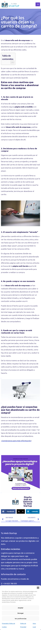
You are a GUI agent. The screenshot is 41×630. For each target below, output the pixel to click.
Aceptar (20, 608)
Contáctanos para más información (16, 441)
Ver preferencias (20, 619)
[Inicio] (10, 4)
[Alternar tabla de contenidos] (11, 62)
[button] (38, 588)
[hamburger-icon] (38, 4)
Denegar (21, 613)
